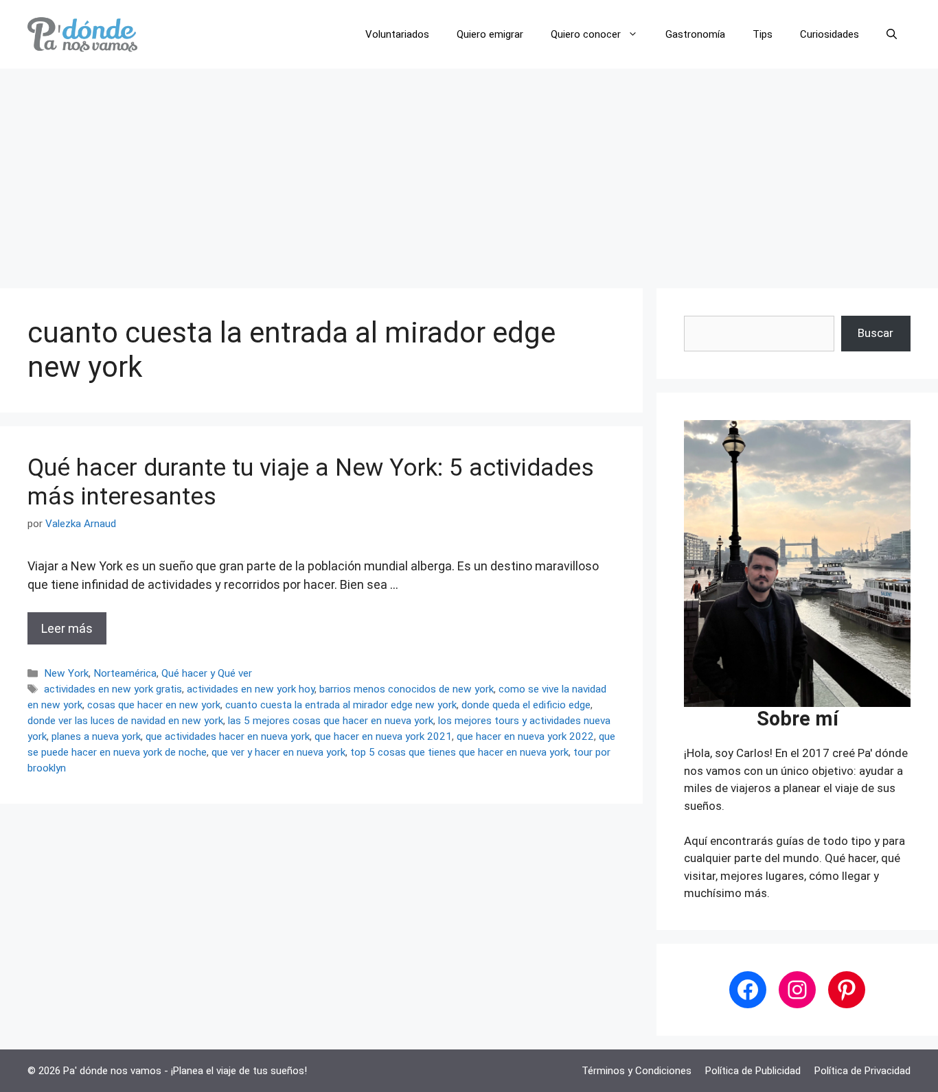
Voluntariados (397, 34)
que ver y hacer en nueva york (278, 752)
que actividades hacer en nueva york (228, 736)
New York (66, 673)
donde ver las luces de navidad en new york (125, 721)
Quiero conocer (586, 34)
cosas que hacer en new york (153, 705)
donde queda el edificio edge (526, 705)
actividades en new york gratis (113, 689)
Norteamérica (125, 673)
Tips (763, 34)
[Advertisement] (469, 171)
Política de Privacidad (862, 1071)
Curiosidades (829, 34)
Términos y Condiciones (636, 1071)
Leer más (67, 628)
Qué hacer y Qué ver (206, 673)
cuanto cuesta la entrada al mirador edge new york (341, 705)
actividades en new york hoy (250, 689)
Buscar (875, 333)
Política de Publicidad (753, 1071)
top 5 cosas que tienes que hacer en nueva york (459, 752)
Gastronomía (695, 34)
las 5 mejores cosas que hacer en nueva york (330, 721)
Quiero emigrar (490, 34)
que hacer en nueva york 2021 (383, 736)
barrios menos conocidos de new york (406, 689)
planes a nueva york (96, 736)
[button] (892, 34)
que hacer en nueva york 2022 (525, 736)
